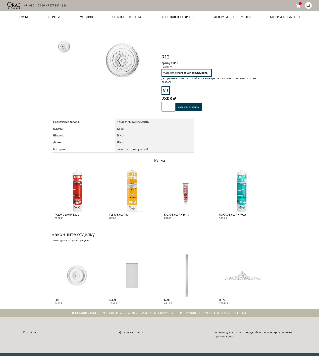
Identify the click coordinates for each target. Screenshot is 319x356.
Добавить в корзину (188, 106)
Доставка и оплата (131, 332)
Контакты (29, 332)
